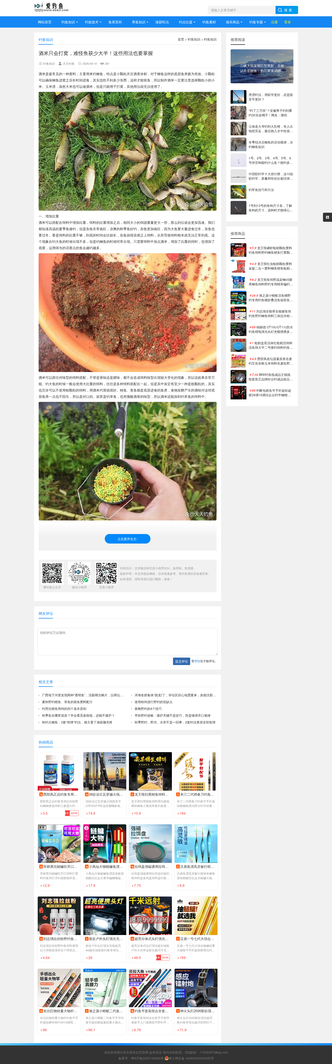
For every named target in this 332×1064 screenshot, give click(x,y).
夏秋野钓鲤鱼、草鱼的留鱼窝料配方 (67, 701)
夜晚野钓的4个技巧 (148, 708)
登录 (287, 21)
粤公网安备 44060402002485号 (191, 1058)
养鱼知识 (138, 21)
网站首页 (44, 21)
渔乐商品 (232, 21)
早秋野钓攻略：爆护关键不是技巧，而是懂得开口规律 (172, 715)
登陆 (197, 661)
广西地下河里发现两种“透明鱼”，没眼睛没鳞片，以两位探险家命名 (83, 695)
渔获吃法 (162, 21)
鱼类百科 (115, 21)
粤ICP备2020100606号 (147, 1058)
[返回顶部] (322, 953)
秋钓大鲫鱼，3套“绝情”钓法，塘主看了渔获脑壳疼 (77, 722)
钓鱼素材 (209, 21)
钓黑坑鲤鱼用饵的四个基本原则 (64, 708)
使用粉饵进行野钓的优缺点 (154, 701)
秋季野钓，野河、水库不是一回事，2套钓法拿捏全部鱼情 (175, 722)
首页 (181, 39)
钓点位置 (185, 21)
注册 (274, 21)
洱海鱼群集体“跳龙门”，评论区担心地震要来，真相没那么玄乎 (176, 695)
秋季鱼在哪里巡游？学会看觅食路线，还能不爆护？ (78, 715)
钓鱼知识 (68, 21)
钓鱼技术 (91, 21)
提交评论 (181, 661)
